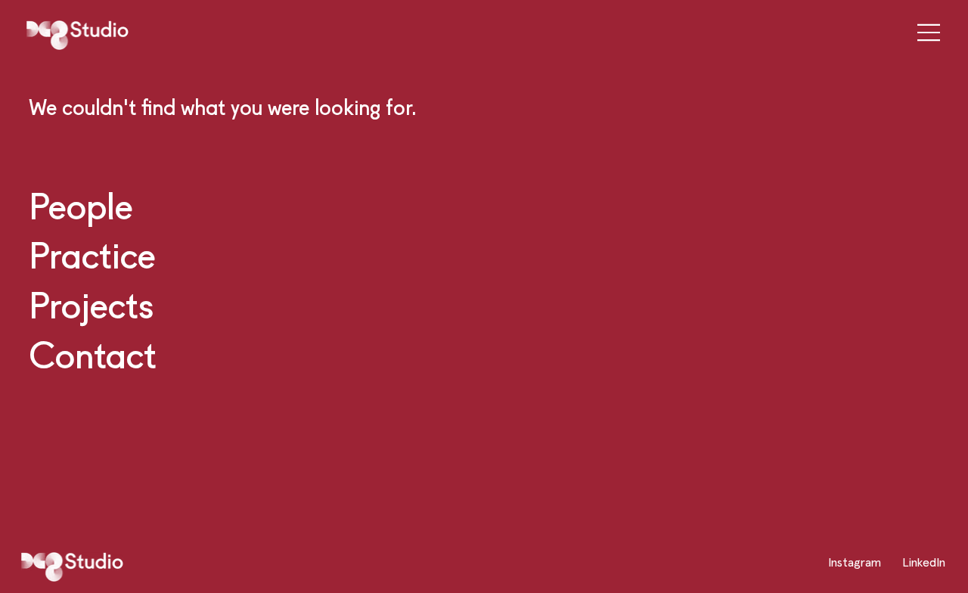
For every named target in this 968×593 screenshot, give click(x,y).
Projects (91, 304)
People (81, 205)
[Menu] (924, 33)
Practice (92, 254)
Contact (93, 354)
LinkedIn (923, 562)
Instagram (854, 562)
